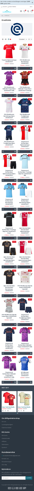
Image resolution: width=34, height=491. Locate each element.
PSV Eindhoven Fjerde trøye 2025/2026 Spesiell (25, 287)
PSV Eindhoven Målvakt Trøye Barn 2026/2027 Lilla (9, 88)
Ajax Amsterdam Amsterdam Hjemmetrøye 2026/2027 (24, 230)
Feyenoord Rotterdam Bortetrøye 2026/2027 (9, 201)
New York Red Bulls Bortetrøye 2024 (9, 407)
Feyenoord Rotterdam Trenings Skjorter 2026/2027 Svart (9, 230)
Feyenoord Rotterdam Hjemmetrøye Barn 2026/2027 (9, 173)
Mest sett (5, 387)
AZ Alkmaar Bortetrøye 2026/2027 (25, 373)
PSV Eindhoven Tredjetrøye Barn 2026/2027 (9, 143)
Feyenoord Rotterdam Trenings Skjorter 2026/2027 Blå (25, 173)
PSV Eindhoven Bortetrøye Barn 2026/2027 (9, 116)
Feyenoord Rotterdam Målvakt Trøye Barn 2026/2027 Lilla (9, 374)
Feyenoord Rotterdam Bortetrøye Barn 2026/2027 (24, 201)
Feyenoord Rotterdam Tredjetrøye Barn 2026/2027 (25, 317)
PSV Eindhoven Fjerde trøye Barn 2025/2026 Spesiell (9, 316)
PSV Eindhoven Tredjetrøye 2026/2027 (25, 116)
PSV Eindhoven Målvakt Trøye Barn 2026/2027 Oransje (24, 88)
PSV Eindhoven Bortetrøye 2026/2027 (25, 61)
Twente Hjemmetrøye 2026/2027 (9, 60)
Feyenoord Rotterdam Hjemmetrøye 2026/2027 (24, 144)
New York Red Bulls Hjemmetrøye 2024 (25, 407)
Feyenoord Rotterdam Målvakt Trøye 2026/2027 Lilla (25, 345)
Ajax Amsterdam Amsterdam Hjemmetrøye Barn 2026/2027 (24, 259)
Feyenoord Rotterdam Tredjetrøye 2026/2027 (9, 346)
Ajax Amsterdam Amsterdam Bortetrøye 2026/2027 (9, 288)
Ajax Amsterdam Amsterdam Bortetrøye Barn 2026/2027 (9, 259)
